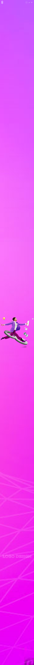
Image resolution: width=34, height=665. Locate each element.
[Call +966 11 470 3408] (26, 3)
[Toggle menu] (31, 3)
